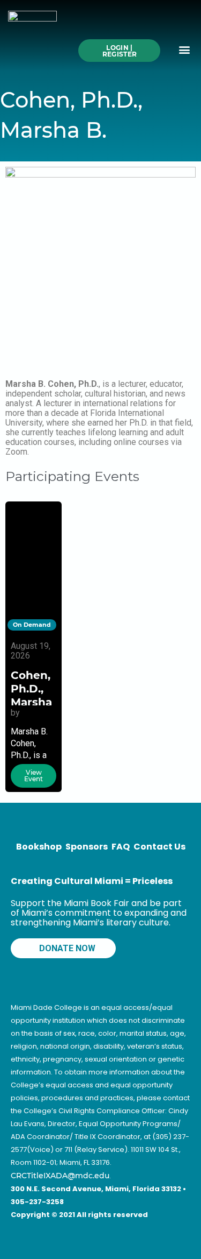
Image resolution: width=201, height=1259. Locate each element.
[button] (184, 50)
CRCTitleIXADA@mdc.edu (60, 1175)
